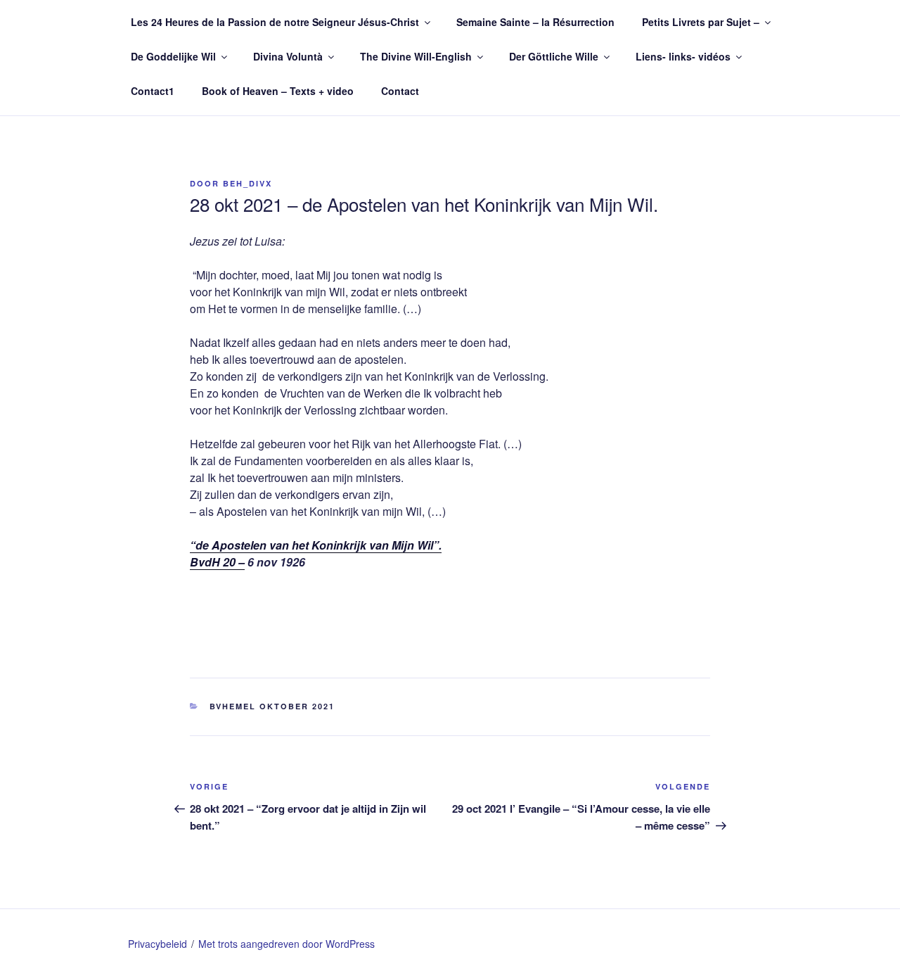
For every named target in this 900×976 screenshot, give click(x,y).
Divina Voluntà (288, 56)
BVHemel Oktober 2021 (272, 706)
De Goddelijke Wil (173, 56)
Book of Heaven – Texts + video (278, 91)
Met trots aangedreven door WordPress (286, 944)
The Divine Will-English (416, 56)
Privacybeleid (157, 944)
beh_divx (247, 183)
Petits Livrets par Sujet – (700, 22)
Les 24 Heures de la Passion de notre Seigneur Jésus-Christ (275, 22)
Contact (400, 91)
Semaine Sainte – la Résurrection (535, 22)
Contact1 (152, 91)
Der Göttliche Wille (553, 56)
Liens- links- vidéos (683, 56)
